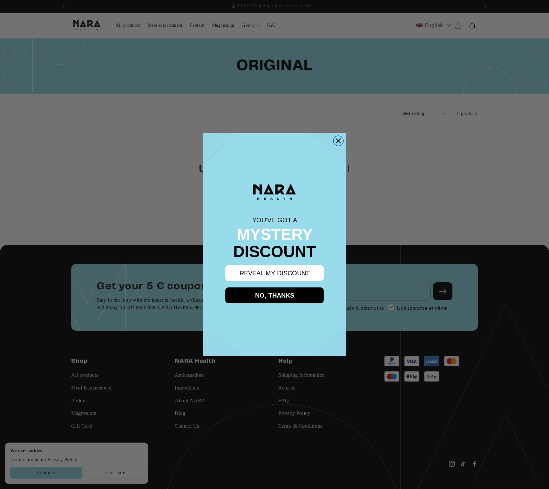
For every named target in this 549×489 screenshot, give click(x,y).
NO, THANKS (274, 295)
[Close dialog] (338, 141)
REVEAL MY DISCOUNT (275, 273)
